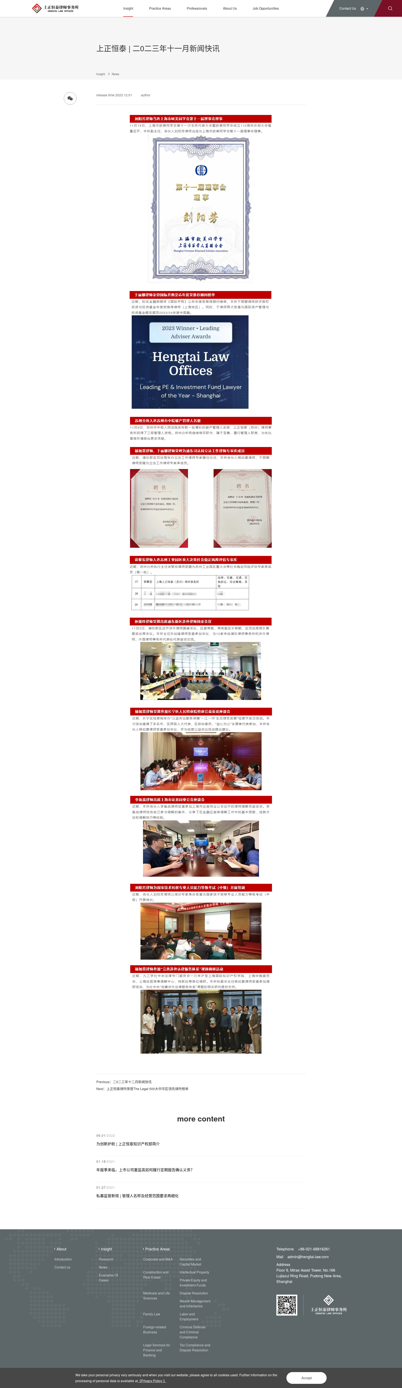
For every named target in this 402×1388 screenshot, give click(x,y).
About (61, 1248)
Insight (128, 8)
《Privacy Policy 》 (152, 1380)
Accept (307, 1377)
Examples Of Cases (108, 1277)
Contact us (62, 1267)
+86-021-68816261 (314, 1248)
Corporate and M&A (158, 1259)
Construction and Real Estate (156, 1275)
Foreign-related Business (154, 1329)
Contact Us (347, 8)
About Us (230, 8)
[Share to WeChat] (70, 98)
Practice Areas (160, 8)
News (115, 74)
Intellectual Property (194, 1272)
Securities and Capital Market (190, 1262)
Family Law (151, 1314)
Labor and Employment (189, 1316)
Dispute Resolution (194, 1293)
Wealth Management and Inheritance (195, 1303)
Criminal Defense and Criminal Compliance (193, 1332)
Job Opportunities (266, 8)
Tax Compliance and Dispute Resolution (195, 1347)
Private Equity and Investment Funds (193, 1282)
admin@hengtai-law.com (308, 1256)
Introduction (63, 1259)
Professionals (197, 8)
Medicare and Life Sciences (156, 1295)
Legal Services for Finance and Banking (156, 1350)
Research (106, 1259)
